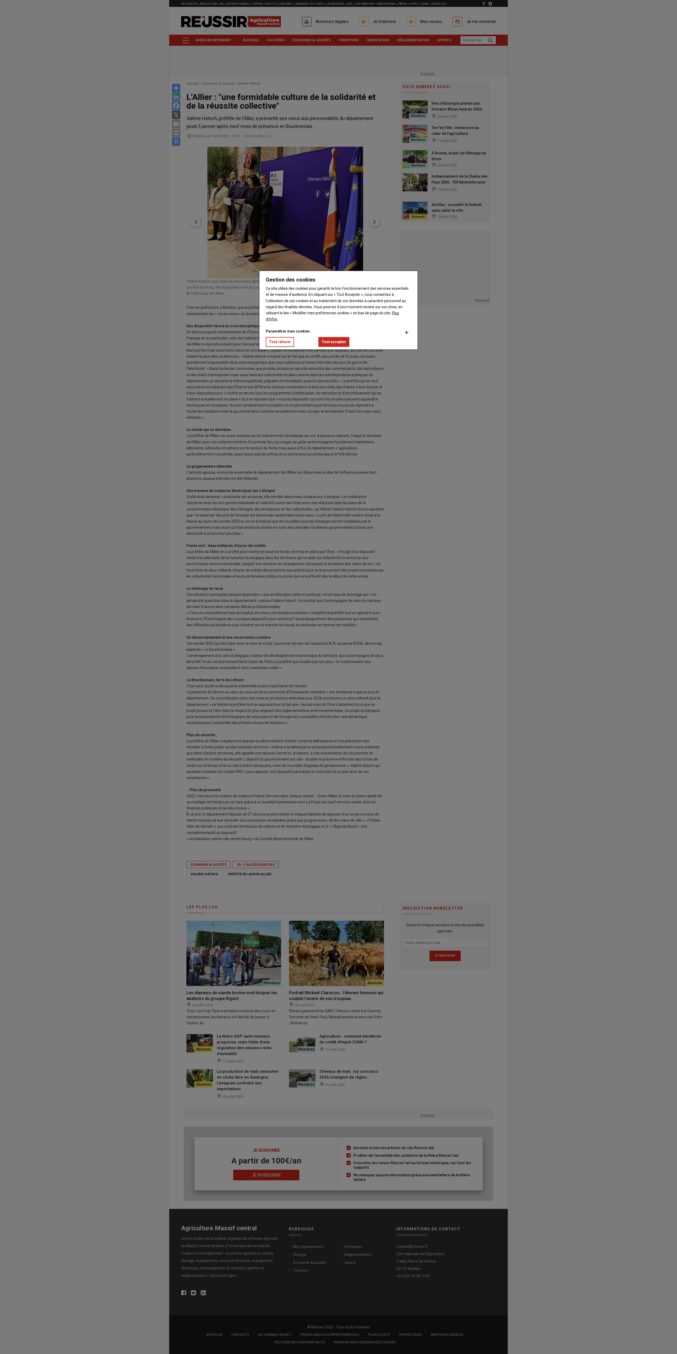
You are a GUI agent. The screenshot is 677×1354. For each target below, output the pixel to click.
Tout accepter (334, 342)
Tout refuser (280, 342)
